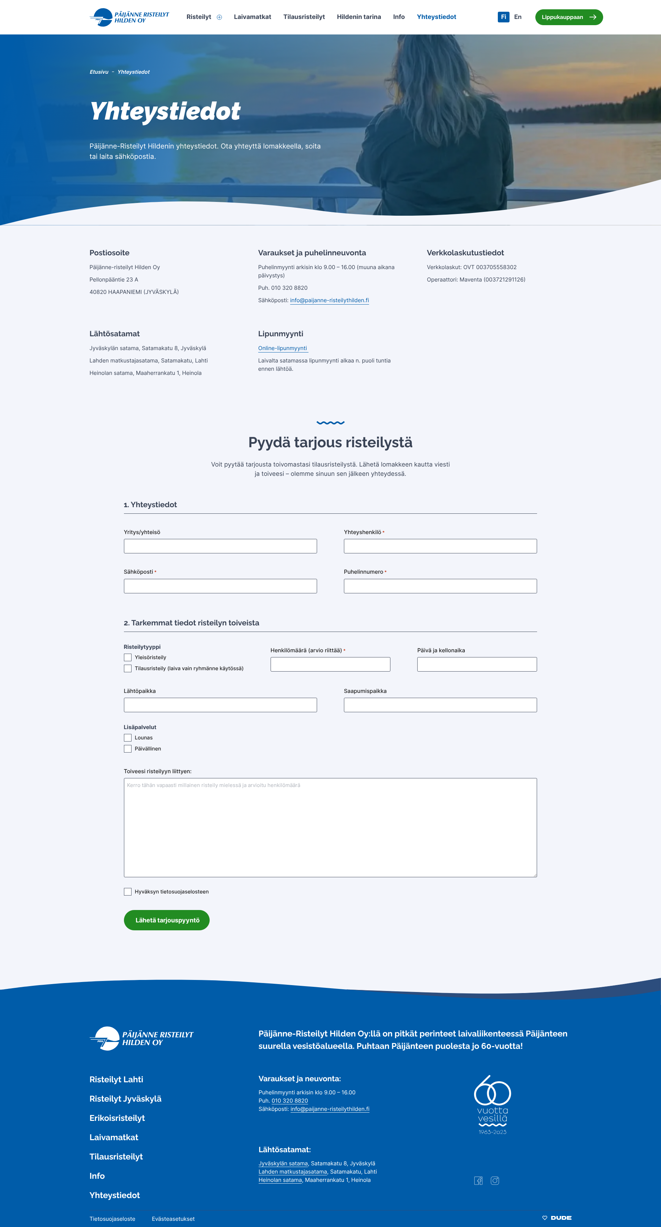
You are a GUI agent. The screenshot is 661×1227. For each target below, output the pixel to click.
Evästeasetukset (173, 1218)
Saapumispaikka (365, 690)
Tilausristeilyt (116, 1157)
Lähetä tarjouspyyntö (168, 920)
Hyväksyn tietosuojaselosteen (172, 891)
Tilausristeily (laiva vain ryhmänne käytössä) (189, 668)
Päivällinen (148, 748)
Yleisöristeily (150, 657)
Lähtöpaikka (140, 690)
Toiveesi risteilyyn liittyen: (158, 771)
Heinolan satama (280, 1179)
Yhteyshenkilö (364, 532)
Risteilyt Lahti (116, 1079)
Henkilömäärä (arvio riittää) (308, 650)
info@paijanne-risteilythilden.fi (329, 300)
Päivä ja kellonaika (441, 650)
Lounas (144, 737)
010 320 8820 (290, 1100)
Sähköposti (140, 571)
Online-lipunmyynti (283, 348)
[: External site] (478, 1183)
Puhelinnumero (365, 571)
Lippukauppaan (562, 17)
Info (97, 1176)
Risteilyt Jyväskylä (125, 1099)
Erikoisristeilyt (117, 1118)
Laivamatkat (114, 1137)
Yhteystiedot (115, 1195)
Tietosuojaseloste (112, 1218)
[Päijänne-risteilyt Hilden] (142, 1048)
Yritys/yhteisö (142, 532)
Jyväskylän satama (283, 1163)
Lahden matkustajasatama (293, 1171)
